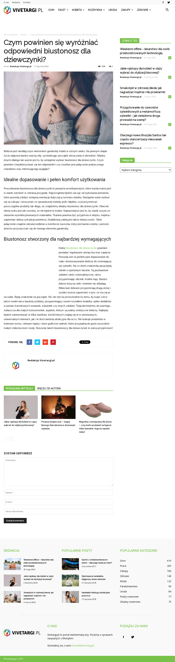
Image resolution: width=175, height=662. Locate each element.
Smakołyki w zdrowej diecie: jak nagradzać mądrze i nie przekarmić (39, 595)
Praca (123, 565)
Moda (123, 581)
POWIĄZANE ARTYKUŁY (19, 388)
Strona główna (11, 34)
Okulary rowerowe (130, 601)
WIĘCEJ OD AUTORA (49, 388)
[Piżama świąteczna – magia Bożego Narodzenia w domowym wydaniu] (58, 407)
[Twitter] (168, 2)
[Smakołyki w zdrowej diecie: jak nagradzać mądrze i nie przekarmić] (12, 597)
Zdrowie (142, 10)
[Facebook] (163, 2)
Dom (51, 10)
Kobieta (77, 10)
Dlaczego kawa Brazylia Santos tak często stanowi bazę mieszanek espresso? (143, 139)
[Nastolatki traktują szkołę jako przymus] (70, 597)
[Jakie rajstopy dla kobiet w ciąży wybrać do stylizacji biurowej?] (21, 407)
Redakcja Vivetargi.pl (20, 66)
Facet (62, 10)
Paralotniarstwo (129, 586)
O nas (6, 2)
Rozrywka (95, 10)
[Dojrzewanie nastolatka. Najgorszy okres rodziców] (70, 580)
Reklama (16, 2)
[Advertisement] (87, 24)
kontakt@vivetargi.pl (83, 645)
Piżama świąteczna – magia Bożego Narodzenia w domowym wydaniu (58, 425)
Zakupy (125, 10)
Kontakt (26, 2)
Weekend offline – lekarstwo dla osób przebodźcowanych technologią (38, 563)
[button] (167, 10)
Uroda (113, 10)
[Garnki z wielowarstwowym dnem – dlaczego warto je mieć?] (70, 564)
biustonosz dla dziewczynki (81, 247)
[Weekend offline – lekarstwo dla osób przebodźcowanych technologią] (12, 564)
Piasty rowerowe (129, 596)
